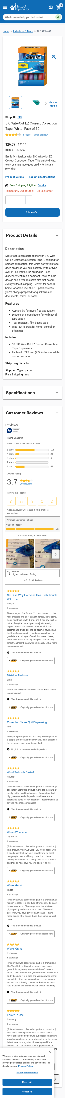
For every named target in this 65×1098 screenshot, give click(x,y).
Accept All (27, 1091)
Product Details (14, 176)
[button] (51, 7)
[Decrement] (8, 200)
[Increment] (29, 200)
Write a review (41, 135)
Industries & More (23, 31)
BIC (20, 117)
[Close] (50, 1051)
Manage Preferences (27, 1072)
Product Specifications (41, 176)
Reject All (27, 1082)
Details (42, 185)
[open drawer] (5, 7)
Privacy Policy (25, 1066)
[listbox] (25, 108)
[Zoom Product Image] (54, 57)
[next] (45, 104)
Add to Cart (32, 212)
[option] (15, 108)
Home (6, 31)
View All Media (53, 104)
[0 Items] (59, 7)
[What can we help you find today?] (58, 17)
